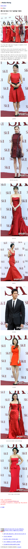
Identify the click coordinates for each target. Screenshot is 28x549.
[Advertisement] (12, 511)
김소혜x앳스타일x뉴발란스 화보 (11, 544)
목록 (3, 507)
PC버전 (19, 547)
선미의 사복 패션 (7, 536)
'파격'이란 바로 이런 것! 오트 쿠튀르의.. (14, 529)
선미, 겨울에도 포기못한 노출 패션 (12, 541)
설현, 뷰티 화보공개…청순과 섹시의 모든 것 (14, 533)
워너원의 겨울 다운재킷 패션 (10, 539)
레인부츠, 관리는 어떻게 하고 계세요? (13, 530)
